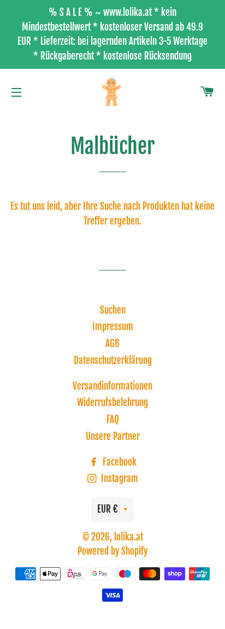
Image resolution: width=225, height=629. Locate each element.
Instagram (118, 478)
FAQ (112, 419)
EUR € (107, 509)
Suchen (113, 310)
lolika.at (128, 537)
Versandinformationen (112, 386)
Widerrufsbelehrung (112, 402)
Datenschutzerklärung (113, 360)
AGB (112, 343)
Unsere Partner (113, 436)
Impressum (112, 326)
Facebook (118, 462)
